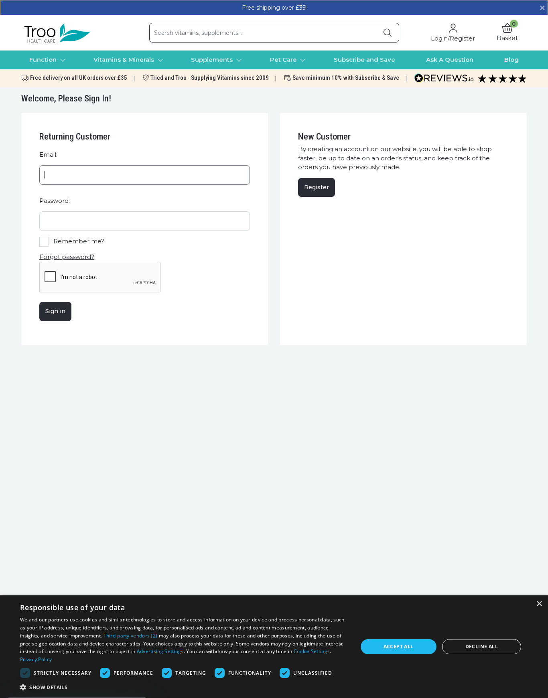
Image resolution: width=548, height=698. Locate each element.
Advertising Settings (160, 651)
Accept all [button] (399, 646)
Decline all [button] (481, 646)
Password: (54, 200)
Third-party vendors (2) (131, 635)
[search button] (387, 32)
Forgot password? (66, 257)
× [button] (539, 604)
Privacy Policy (36, 659)
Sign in (55, 311)
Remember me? (78, 241)
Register (316, 187)
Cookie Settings (312, 651)
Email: (48, 154)
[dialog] (274, 646)
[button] (507, 33)
